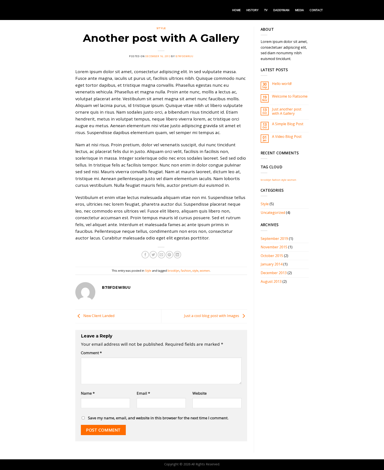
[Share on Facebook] (145, 254)
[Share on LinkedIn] (177, 254)
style (195, 271)
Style (161, 28)
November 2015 (274, 247)
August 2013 (271, 281)
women (205, 271)
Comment (91, 352)
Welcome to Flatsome (290, 96)
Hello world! (282, 84)
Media (299, 10)
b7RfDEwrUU (184, 56)
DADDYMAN (281, 10)
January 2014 (271, 264)
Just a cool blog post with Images (212, 315)
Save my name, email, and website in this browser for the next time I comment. (158, 417)
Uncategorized (273, 212)
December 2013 (274, 272)
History (252, 10)
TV (266, 10)
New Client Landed (98, 315)
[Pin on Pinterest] (169, 254)
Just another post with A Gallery (286, 111)
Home (236, 10)
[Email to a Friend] (161, 254)
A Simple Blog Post (287, 124)
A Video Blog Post (287, 137)
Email (143, 393)
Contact (316, 10)
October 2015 (272, 255)
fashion (186, 271)
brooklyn (173, 271)
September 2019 (274, 238)
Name (88, 393)
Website (199, 393)
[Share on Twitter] (153, 254)
